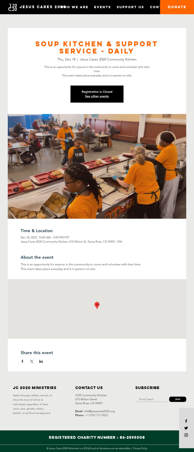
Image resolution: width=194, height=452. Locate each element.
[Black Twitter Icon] (186, 428)
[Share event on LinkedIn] (41, 361)
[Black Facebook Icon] (186, 421)
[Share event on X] (32, 361)
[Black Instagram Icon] (186, 435)
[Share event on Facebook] (22, 361)
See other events (97, 96)
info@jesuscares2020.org (99, 411)
